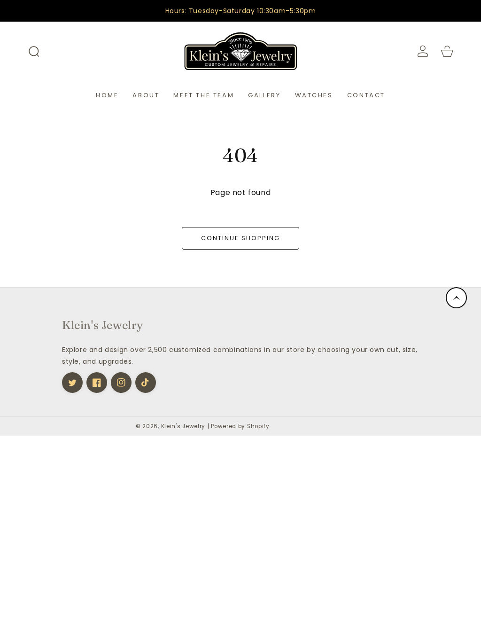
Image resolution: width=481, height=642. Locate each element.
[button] (33, 51)
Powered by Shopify (240, 426)
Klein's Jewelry (183, 426)
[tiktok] (145, 382)
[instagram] (121, 382)
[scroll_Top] (456, 297)
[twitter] (72, 382)
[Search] (34, 51)
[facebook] (96, 382)
